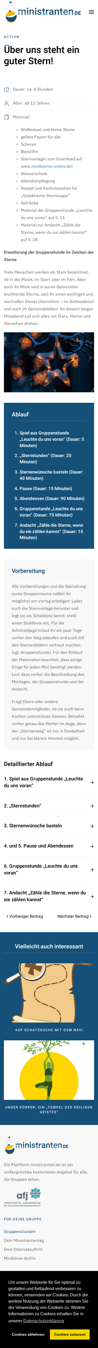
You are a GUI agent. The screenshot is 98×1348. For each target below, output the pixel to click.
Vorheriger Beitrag (26, 916)
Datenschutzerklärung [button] (43, 1321)
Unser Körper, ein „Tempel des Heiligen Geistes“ (49, 1110)
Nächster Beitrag (73, 916)
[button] (91, 12)
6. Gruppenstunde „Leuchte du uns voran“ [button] (41, 870)
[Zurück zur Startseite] (43, 12)
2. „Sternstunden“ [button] (22, 806)
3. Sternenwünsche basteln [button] (33, 826)
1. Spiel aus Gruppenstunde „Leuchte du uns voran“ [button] (43, 782)
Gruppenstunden (20, 1231)
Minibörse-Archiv (20, 1258)
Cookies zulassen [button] (70, 1334)
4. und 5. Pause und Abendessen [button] (38, 846)
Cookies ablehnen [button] (28, 1334)
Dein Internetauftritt (23, 1249)
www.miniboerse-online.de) (47, 166)
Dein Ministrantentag (24, 1240)
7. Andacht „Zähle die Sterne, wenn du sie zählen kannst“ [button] (45, 896)
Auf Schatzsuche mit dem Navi (49, 1030)
